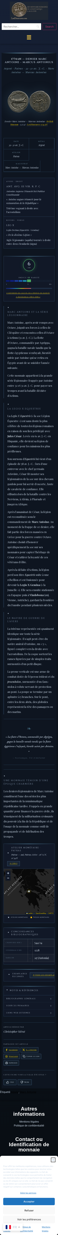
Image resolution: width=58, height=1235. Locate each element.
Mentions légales (29, 1121)
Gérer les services (28, 1193)
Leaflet (30, 913)
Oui (12, 1082)
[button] (53, 1160)
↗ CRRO (13, 863)
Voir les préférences (29, 1219)
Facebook (13, 1050)
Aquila (15, 1092)
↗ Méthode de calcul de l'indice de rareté (28, 293)
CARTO (50, 913)
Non (26, 1082)
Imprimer (13, 1063)
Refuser (29, 1210)
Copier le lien (32, 1056)
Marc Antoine (28, 1092)
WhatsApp (13, 1056)
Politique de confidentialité (29, 1125)
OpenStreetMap (41, 913)
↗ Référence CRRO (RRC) (28, 297)
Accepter (29, 1201)
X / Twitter (31, 1050)
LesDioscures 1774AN (37, 124)
